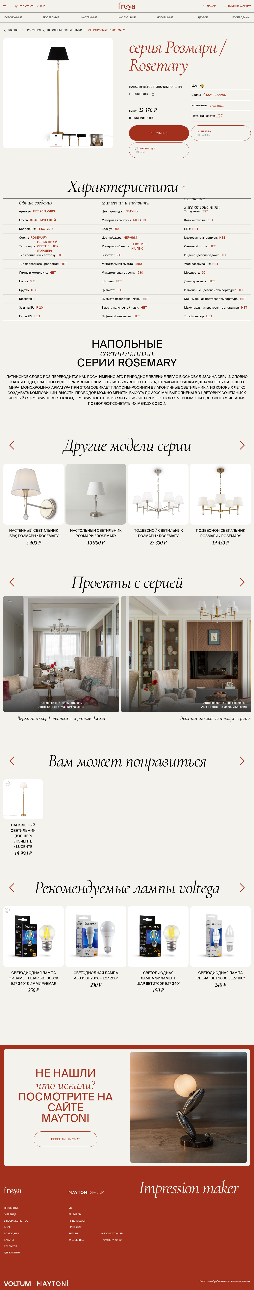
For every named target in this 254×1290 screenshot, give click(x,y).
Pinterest (75, 1227)
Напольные (165, 17)
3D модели (11, 1233)
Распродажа (241, 17)
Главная (13, 30)
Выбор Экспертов (16, 1220)
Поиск (211, 6)
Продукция (33, 30)
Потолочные (13, 17)
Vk (70, 1208)
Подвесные (51, 17)
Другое (203, 17)
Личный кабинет (239, 6)
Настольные (127, 17)
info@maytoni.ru (112, 1233)
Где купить (26, 6)
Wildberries (76, 1240)
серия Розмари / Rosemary (177, 56)
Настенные (89, 17)
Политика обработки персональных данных (224, 1281)
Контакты (10, 1246)
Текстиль (217, 105)
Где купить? (12, 1252)
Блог (7, 1227)
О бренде (10, 1214)
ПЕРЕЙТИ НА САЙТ (65, 1139)
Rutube (73, 1233)
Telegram (75, 1214)
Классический (214, 95)
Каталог (9, 1240)
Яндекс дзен (77, 1220)
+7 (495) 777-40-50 (111, 1240)
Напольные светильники (64, 30)
